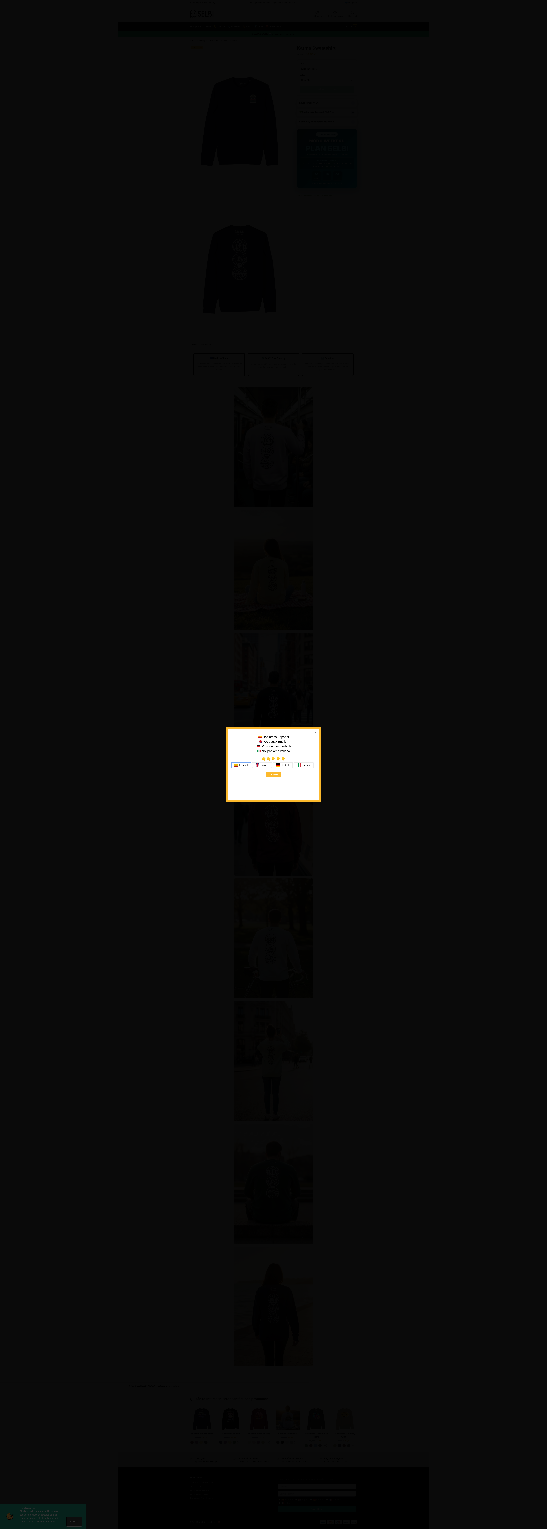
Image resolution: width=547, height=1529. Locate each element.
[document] (273, 764)
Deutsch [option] (285, 765)
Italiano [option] (306, 765)
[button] (315, 733)
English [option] (264, 765)
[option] (262, 765)
